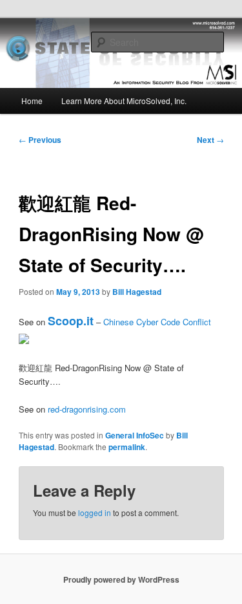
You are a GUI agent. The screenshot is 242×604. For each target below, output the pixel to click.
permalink (126, 447)
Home (32, 100)
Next (210, 140)
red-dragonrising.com (87, 409)
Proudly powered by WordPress (121, 579)
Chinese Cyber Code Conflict (157, 322)
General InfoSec (134, 435)
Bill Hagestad (136, 291)
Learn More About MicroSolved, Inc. (124, 100)
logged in (94, 512)
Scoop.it (71, 320)
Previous (40, 140)
